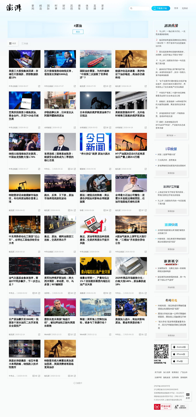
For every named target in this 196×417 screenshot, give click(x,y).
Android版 (181, 347)
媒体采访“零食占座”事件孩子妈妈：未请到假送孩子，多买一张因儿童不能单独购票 (171, 72)
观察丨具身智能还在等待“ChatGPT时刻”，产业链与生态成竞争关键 (170, 125)
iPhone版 (181, 354)
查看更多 (171, 173)
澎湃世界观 (48, 293)
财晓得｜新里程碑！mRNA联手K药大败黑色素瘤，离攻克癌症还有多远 (171, 104)
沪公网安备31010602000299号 (166, 390)
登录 (176, 8)
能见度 (82, 86)
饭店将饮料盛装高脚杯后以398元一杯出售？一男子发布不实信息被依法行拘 (171, 43)
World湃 (47, 335)
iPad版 (180, 361)
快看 (81, 210)
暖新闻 (82, 169)
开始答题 (171, 287)
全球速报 (47, 128)
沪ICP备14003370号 (162, 386)
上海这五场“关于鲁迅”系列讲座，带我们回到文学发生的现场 (171, 193)
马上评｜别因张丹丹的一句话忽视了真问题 (172, 202)
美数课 (82, 293)
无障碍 (185, 8)
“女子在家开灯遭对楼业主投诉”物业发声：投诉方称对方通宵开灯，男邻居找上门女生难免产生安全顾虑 (171, 84)
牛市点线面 (13, 86)
